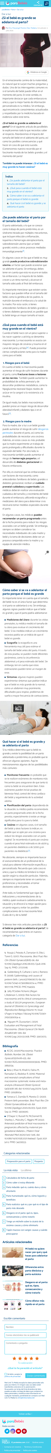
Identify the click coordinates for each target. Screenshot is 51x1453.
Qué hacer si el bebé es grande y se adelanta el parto (26, 205)
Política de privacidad (12, 1450)
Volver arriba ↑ (25, 1414)
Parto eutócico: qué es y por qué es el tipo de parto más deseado (27, 1206)
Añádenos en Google (38, 72)
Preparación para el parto (18, 1161)
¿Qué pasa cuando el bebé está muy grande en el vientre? (24, 190)
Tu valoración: (25, 1363)
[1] (23, 251)
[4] (27, 347)
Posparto (38, 1161)
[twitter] (7, 1431)
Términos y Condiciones (33, 1447)
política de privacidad (13, 1376)
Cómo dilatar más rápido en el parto (34, 1302)
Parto (13, 9)
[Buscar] (47, 3)
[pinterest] (24, 1431)
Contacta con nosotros (12, 1447)
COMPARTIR (38, 5)
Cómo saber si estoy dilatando (20, 1183)
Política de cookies (30, 1450)
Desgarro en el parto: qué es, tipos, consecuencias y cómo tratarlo (22, 1215)
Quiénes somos (38, 1442)
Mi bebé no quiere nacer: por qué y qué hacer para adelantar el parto (36, 1254)
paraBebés (6, 9)
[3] (10, 413)
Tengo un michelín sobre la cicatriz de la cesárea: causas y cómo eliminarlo (24, 1223)
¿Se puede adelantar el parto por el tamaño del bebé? (26, 182)
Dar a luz (20, 9)
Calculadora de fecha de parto (20, 1178)
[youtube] (18, 1431)
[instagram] (12, 1431)
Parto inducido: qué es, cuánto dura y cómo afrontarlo (26, 1189)
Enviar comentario (36, 1376)
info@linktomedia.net (26, 1397)
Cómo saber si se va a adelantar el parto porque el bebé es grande (25, 197)
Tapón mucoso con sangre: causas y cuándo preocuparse (26, 1232)
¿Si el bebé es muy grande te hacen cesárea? (25, 165)
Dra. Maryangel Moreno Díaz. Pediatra (23, 28)
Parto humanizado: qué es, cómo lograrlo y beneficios (26, 1198)
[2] (29, 850)
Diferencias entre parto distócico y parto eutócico (34, 1271)
